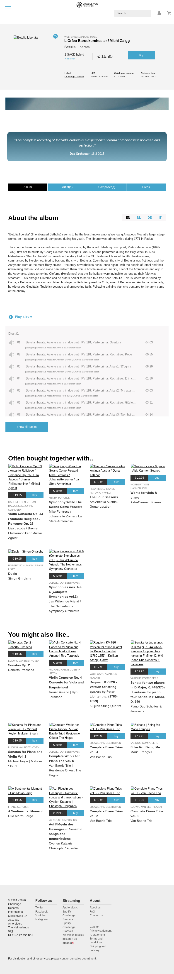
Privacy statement (100, 930)
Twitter (39, 907)
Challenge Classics (74, 76)
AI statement (97, 934)
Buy (141, 55)
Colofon (94, 926)
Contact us (96, 915)
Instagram (41, 919)
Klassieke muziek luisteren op (73, 939)
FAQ (92, 911)
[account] (159, 13)
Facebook (41, 911)
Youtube (40, 915)
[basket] (169, 13)
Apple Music (70, 907)
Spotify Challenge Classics (69, 927)
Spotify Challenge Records (69, 915)
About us (95, 907)
